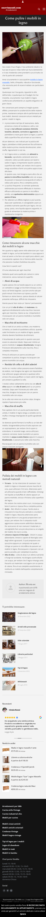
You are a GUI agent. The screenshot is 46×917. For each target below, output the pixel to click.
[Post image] (8, 617)
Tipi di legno (23, 668)
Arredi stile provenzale (27, 627)
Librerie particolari (25, 654)
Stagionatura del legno (27, 613)
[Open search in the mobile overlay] (39, 9)
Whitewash (22, 681)
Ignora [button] (23, 914)
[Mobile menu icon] (44, 9)
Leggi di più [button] (9, 732)
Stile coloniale (23, 640)
